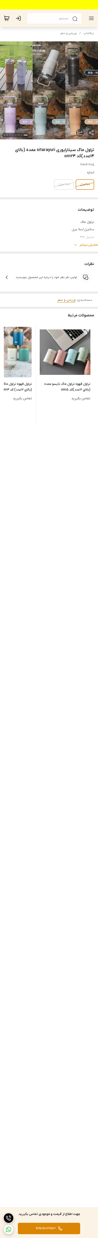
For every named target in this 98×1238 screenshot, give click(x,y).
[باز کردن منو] (90, 18)
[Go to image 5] (12, 135)
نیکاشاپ (88, 33)
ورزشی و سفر (68, 33)
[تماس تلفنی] (8, 1218)
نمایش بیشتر (88, 245)
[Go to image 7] (7, 135)
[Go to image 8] (4, 135)
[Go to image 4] (15, 135)
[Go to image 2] (21, 135)
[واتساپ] (8, 1229)
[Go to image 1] (26, 135)
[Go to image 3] (18, 135)
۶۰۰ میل (63, 184)
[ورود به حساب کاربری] (19, 18)
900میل (85, 184)
